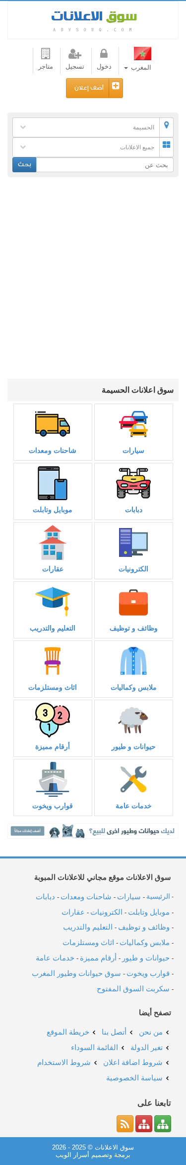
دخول (104, 66)
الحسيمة (143, 127)
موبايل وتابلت (52, 510)
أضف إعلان (89, 88)
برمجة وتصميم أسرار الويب (93, 1155)
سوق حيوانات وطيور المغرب (76, 973)
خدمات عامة (134, 806)
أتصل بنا (114, 1032)
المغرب (140, 67)
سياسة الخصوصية (134, 1077)
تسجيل (74, 66)
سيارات (133, 450)
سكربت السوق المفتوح (133, 988)
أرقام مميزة (52, 746)
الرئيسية (158, 897)
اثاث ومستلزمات (52, 687)
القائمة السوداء (94, 1047)
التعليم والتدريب (52, 628)
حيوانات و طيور (134, 746)
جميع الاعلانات (137, 147)
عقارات (52, 569)
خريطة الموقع (68, 1032)
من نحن (151, 1032)
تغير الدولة (146, 1047)
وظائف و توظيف (134, 628)
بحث (24, 164)
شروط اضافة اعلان (133, 1062)
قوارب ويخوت (52, 806)
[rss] (125, 1123)
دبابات (133, 510)
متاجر (45, 66)
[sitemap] (162, 1123)
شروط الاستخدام (64, 1062)
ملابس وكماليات (134, 687)
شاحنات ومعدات (52, 450)
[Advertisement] (93, 280)
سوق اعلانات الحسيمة (93, 20)
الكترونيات (133, 569)
